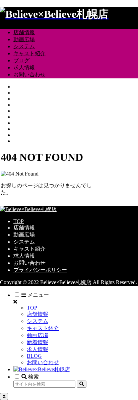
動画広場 (24, 235)
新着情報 (37, 342)
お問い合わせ (29, 263)
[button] (81, 384)
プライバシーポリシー (40, 270)
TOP (18, 221)
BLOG (34, 356)
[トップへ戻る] (4, 396)
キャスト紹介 (29, 249)
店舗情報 (24, 227)
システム (24, 242)
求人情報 (24, 256)
